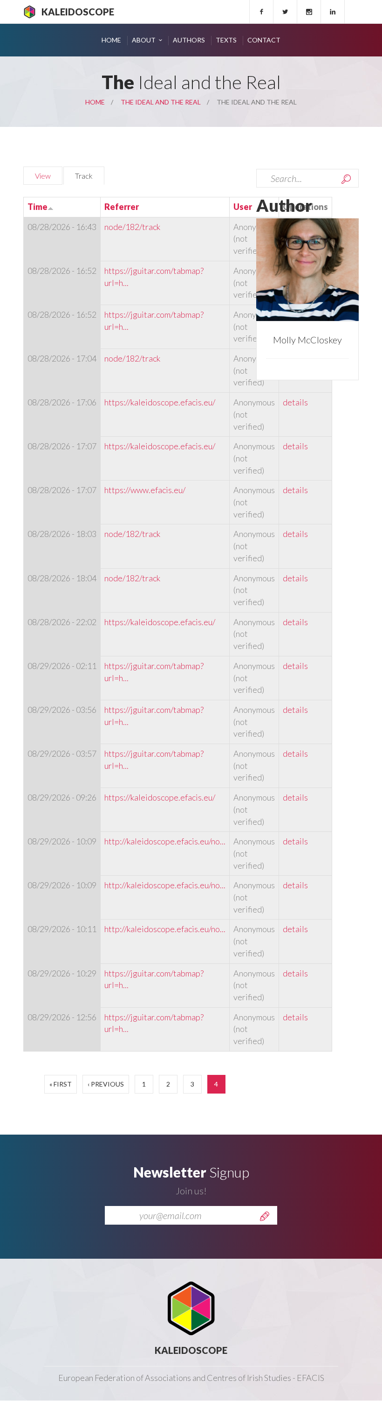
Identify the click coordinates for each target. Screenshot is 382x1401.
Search (346, 179)
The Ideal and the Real (161, 102)
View (43, 175)
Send (264, 1216)
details (295, 402)
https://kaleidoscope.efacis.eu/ (159, 402)
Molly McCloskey (307, 339)
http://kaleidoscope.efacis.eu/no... (164, 841)
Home (111, 40)
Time (37, 207)
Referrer (121, 207)
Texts (226, 40)
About (144, 40)
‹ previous (106, 1084)
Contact (263, 40)
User (242, 207)
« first (60, 1084)
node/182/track (132, 227)
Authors (189, 40)
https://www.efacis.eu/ (144, 490)
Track (89, 175)
